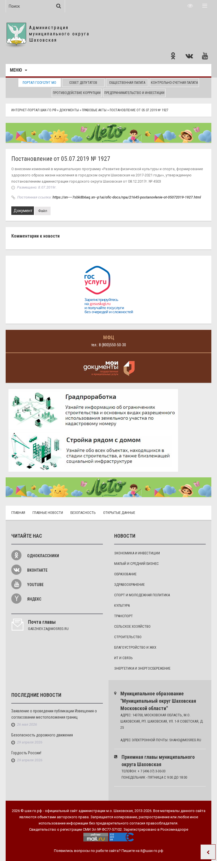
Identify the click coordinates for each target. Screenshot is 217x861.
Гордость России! (26, 753)
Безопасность (83, 512)
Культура (122, 605)
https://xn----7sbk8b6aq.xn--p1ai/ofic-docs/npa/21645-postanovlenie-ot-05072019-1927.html (127, 197)
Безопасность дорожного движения (42, 735)
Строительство (128, 637)
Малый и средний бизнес (136, 563)
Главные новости (47, 512)
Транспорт (123, 616)
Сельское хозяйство (132, 626)
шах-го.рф (33, 811)
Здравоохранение (129, 584)
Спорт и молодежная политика (142, 595)
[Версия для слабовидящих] (190, 5)
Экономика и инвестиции (137, 553)
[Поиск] (58, 5)
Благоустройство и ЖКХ (135, 647)
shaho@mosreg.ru (185, 740)
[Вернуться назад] (208, 852)
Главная (18, 512)
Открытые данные (119, 512)
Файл (42, 211)
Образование (125, 574)
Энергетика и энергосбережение (142, 668)
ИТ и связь (123, 658)
